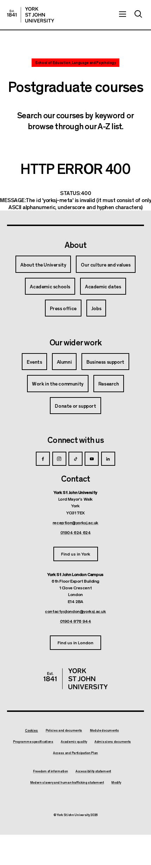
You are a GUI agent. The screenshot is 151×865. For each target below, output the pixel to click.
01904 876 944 (75, 621)
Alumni (64, 361)
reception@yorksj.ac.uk (75, 522)
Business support (105, 361)
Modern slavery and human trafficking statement (67, 783)
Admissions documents (112, 742)
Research (108, 383)
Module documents (104, 730)
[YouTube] (92, 459)
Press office (63, 308)
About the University (43, 264)
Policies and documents (64, 730)
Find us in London (75, 642)
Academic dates (103, 286)
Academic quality (74, 742)
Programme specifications (33, 742)
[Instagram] (59, 459)
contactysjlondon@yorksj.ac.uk (75, 611)
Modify (116, 783)
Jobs (96, 308)
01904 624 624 (75, 532)
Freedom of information (50, 771)
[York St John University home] (30, 15)
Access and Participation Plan (75, 753)
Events (34, 361)
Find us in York (75, 554)
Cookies (31, 730)
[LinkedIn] (108, 459)
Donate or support (75, 405)
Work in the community (58, 383)
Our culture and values (105, 264)
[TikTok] (75, 459)
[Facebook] (43, 459)
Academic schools (50, 286)
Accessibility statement (93, 771)
